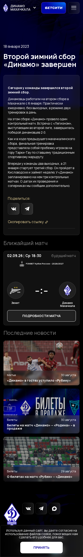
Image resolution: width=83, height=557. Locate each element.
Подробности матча (41, 316)
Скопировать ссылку (26, 222)
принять (41, 547)
